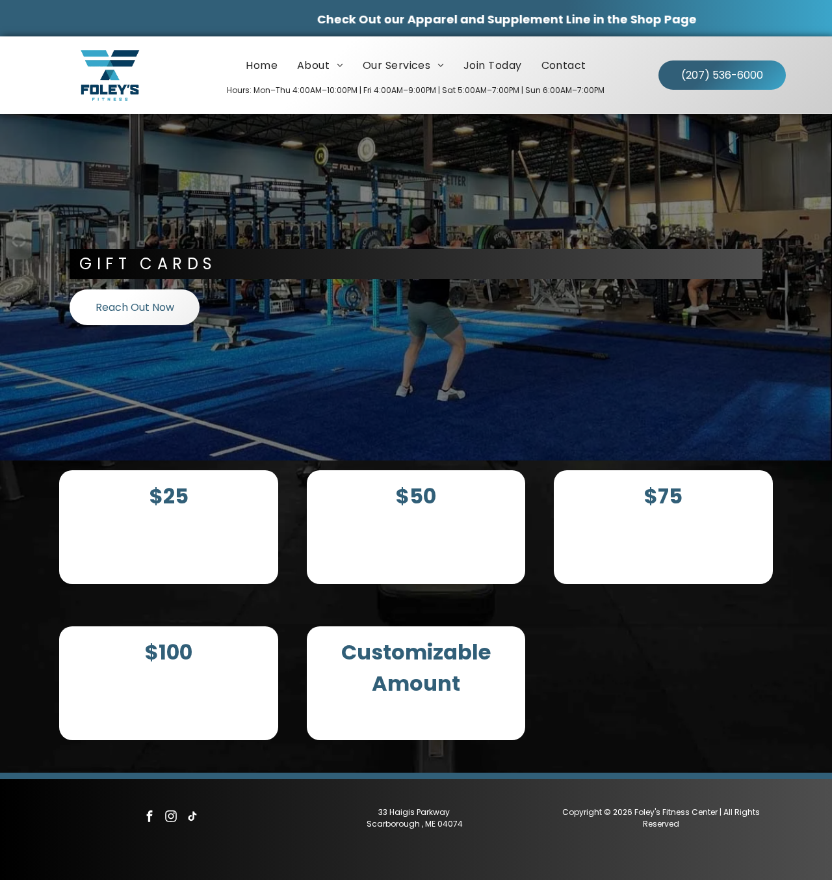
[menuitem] (261, 65)
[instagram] (171, 818)
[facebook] (149, 818)
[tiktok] (192, 818)
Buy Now (165, 530)
